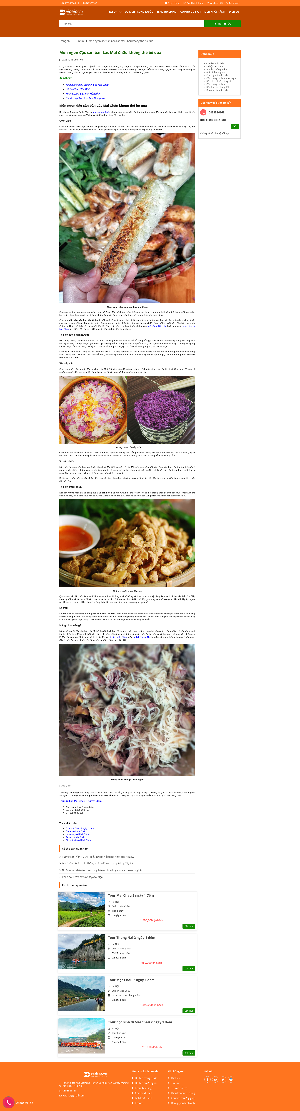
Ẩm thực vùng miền (216, 69)
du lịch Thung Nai (141, 637)
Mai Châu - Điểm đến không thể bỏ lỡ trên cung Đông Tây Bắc (97, 863)
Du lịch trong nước (139, 11)
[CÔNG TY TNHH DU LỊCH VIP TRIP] (75, 12)
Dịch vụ (234, 11)
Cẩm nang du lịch (215, 84)
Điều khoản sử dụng (183, 1093)
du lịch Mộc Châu (118, 637)
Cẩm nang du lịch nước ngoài (221, 78)
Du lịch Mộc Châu (121, 990)
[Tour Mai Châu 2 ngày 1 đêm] (81, 909)
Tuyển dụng (173, 3)
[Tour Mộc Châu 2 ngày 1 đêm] (81, 993)
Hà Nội (115, 901)
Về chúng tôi (216, 3)
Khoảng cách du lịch (217, 90)
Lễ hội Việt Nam (214, 66)
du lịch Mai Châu (101, 112)
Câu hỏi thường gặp (183, 1098)
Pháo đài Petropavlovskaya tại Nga (82, 877)
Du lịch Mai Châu (121, 906)
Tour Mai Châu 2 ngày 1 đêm (80, 828)
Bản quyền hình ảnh (183, 1103)
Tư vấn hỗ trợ (179, 1088)
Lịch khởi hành (214, 11)
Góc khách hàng (194, 3)
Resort (114, 11)
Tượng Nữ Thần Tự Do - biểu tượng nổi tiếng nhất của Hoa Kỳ (97, 856)
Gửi (235, 126)
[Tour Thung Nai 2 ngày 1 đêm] (81, 951)
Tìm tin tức (224, 24)
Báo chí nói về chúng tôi (218, 81)
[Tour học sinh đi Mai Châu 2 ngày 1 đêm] (81, 1035)
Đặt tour (189, 926)
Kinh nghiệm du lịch (217, 75)
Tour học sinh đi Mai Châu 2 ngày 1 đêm (140, 1022)
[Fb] (207, 1079)
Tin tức (175, 1083)
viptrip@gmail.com (73, 1095)
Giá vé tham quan (215, 72)
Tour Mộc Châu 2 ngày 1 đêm (131, 980)
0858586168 (69, 3)
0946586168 (90, 3)
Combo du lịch (190, 11)
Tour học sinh (119, 1032)
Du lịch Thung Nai (121, 948)
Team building (167, 11)
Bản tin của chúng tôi (217, 87)
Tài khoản (233, 3)
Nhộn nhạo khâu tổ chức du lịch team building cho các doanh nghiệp (102, 870)
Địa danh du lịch (215, 63)
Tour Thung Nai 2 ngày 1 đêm (131, 937)
